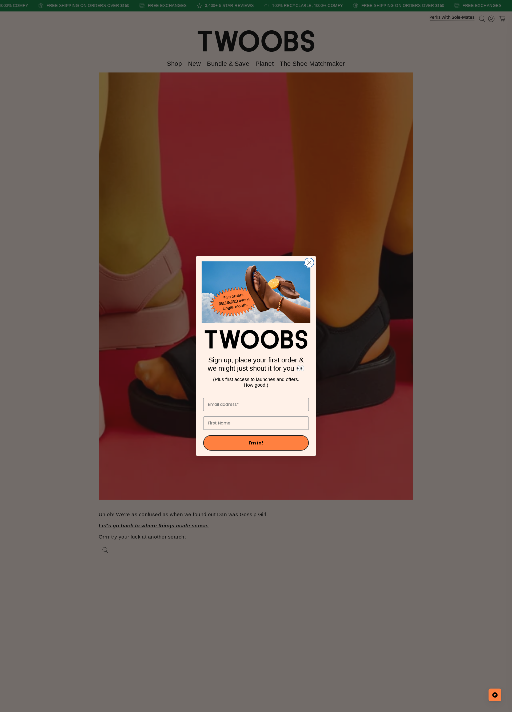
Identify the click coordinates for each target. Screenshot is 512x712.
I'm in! (256, 442)
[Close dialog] (309, 262)
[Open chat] (495, 695)
